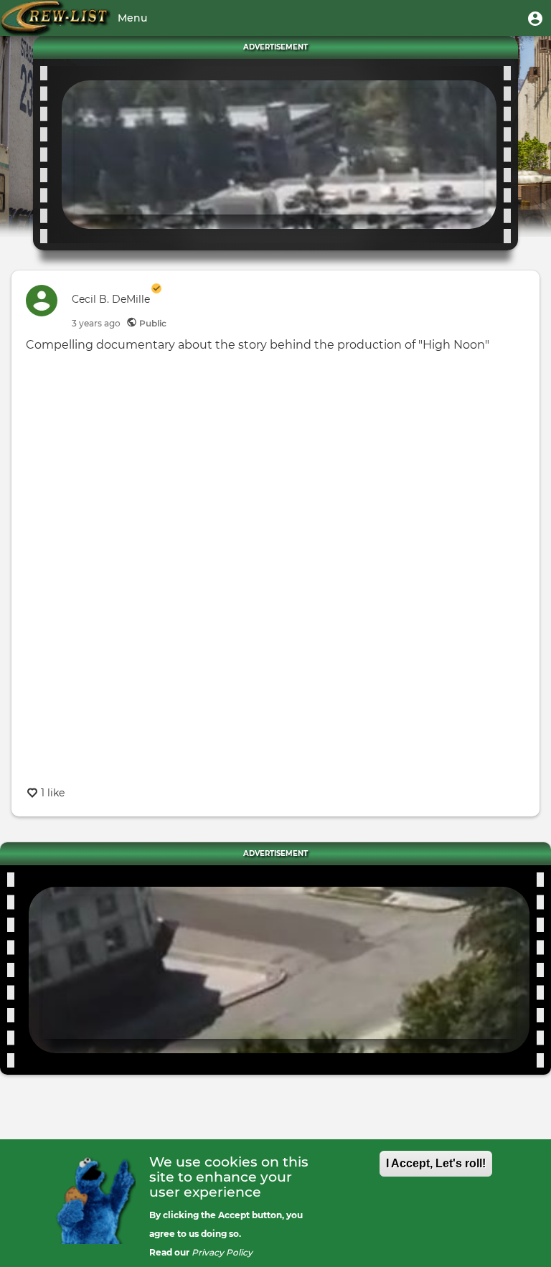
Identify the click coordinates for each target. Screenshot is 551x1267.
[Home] (55, 18)
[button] (535, 18)
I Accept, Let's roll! (436, 1163)
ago (96, 323)
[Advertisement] (279, 152)
